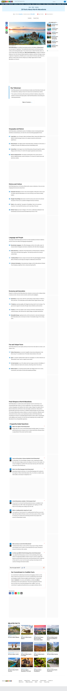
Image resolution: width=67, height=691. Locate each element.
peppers (33, 357)
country (23, 131)
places (31, 413)
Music (17, 257)
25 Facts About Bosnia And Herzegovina (55, 37)
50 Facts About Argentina (55, 33)
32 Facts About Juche (13, 654)
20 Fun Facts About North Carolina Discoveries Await (38, 638)
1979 (36, 211)
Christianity (17, 263)
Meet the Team (35, 680)
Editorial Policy (27, 680)
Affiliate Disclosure (29, 681)
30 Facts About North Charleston (52, 670)
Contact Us (50, 680)
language (24, 241)
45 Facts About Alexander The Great (26, 670)
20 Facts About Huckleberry (37, 670)
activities (24, 370)
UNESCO (13, 138)
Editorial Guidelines (49, 14)
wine (12, 300)
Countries (37, 7)
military (41, 193)
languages (42, 246)
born (23, 191)
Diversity (16, 250)
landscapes (15, 405)
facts (21, 57)
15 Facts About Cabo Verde (55, 29)
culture (33, 415)
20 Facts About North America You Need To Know (52, 638)
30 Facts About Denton (52, 654)
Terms (40, 681)
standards (17, 580)
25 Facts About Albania (13, 637)
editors (38, 580)
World (33, 7)
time (27, 417)
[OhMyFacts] (7, 1)
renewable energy (34, 316)
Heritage (34, 410)
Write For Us (21, 681)
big (27, 403)
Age (15, 353)
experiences (17, 55)
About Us (20, 680)
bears (20, 156)
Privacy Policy (46, 681)
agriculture (33, 150)
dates (22, 198)
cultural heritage (14, 311)
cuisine (30, 359)
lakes (33, 136)
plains (23, 300)
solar (37, 315)
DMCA (36, 681)
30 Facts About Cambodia (55, 42)
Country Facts (36, 18)
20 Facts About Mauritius (55, 46)
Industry (14, 304)
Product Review (43, 680)
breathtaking (32, 145)
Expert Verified (40, 14)
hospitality (33, 239)
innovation (22, 305)
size (17, 293)
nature (38, 156)
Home (30, 7)
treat (30, 412)
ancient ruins (28, 50)
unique (38, 52)
